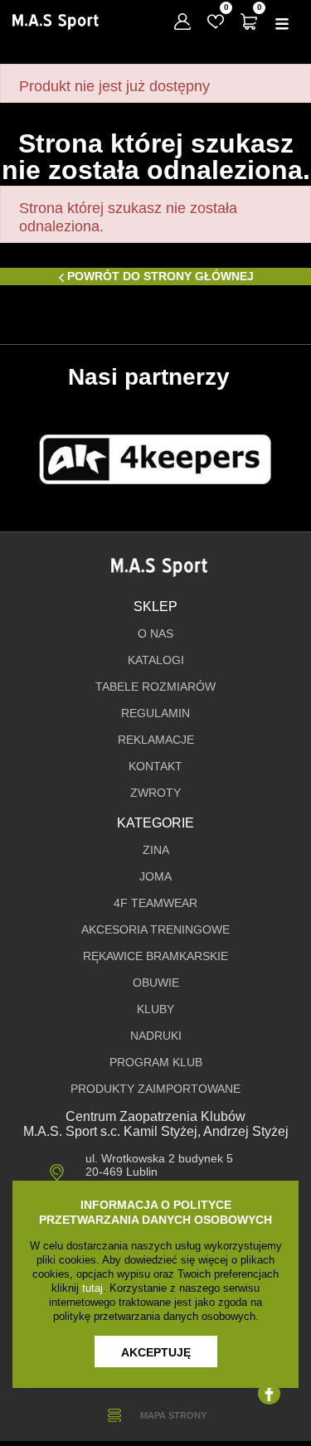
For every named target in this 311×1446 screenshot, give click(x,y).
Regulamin (155, 713)
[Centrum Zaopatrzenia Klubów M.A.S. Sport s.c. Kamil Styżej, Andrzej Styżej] (55, 22)
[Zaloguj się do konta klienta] (182, 21)
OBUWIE (156, 983)
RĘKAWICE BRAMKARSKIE (155, 956)
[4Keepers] (155, 459)
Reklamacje (156, 740)
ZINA (156, 850)
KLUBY (155, 1009)
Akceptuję (156, 1352)
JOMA (155, 877)
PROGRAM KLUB (155, 1062)
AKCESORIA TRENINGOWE (155, 930)
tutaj (92, 1288)
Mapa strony (173, 1415)
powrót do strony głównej (160, 276)
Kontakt (155, 766)
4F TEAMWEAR (155, 903)
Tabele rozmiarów (155, 687)
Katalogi (156, 660)
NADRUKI (156, 1036)
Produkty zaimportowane (155, 1089)
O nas (155, 634)
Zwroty (155, 793)
